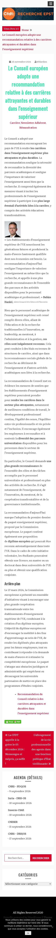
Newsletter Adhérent (33, 122)
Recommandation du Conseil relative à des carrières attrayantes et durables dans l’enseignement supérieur (34, 704)
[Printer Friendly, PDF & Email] (12, 721)
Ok (28, 933)
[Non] (52, 927)
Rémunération (28, 127)
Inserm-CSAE (16, 810)
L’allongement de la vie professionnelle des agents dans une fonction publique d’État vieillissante (41, 749)
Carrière (15, 122)
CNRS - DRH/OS (17, 833)
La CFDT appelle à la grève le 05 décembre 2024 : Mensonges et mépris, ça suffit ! (15, 749)
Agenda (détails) (28, 777)
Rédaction (41, 61)
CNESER (12, 821)
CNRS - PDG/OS (17, 786)
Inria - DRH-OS (17, 798)
